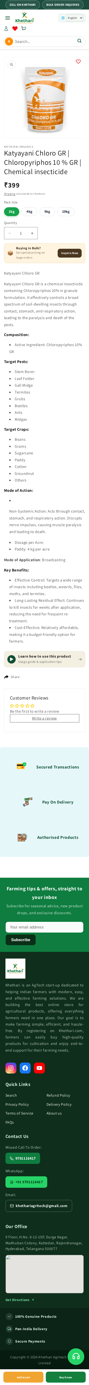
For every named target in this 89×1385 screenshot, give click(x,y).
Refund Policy (58, 1095)
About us (54, 1113)
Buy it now (65, 1377)
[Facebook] (25, 1068)
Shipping (9, 193)
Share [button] (15, 676)
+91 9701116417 (29, 1181)
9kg (47, 211)
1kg (11, 211)
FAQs (9, 1122)
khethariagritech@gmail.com (42, 1205)
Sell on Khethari (22, 5)
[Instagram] (10, 1068)
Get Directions (17, 1299)
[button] (23, 28)
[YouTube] (39, 1068)
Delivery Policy (59, 1104)
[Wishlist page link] (15, 28)
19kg (66, 211)
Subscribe (20, 940)
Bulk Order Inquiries (63, 5)
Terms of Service (19, 1113)
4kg (29, 211)
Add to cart (23, 1377)
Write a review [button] (44, 718)
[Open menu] (8, 18)
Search (11, 1095)
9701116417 (25, 1158)
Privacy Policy (17, 1104)
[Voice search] (9, 41)
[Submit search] (79, 41)
